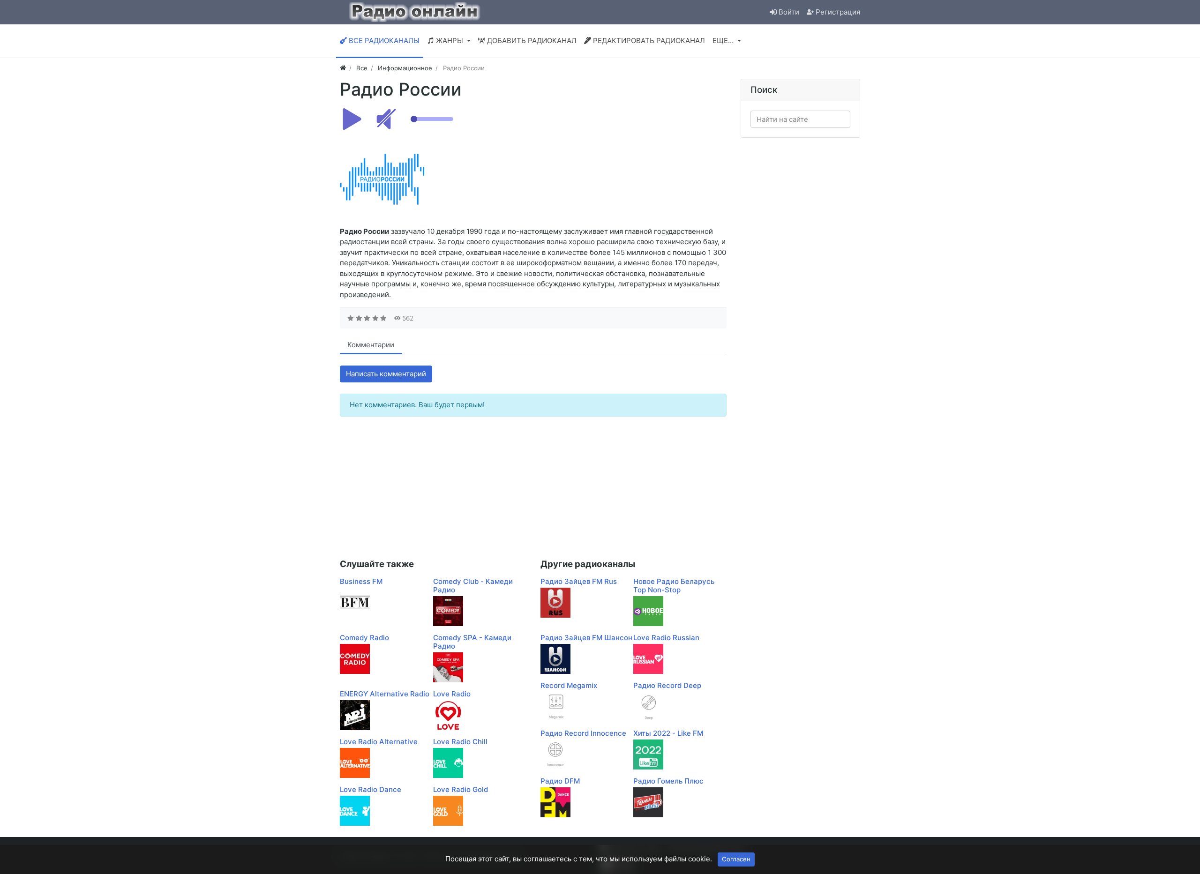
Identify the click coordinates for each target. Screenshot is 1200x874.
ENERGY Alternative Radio (384, 693)
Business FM (361, 581)
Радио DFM (560, 781)
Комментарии (370, 344)
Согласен (736, 859)
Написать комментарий (386, 373)
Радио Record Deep (667, 685)
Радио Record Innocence (583, 733)
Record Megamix (568, 685)
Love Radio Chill (460, 741)
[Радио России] (382, 178)
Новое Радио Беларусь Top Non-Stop (673, 585)
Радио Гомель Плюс (668, 781)
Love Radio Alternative (379, 741)
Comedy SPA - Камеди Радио (472, 641)
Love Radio (452, 693)
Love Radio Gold (460, 789)
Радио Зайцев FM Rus (578, 581)
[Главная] (343, 68)
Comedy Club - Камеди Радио (473, 585)
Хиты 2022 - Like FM (668, 733)
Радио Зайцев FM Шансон (586, 637)
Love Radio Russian (666, 637)
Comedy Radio (364, 637)
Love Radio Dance (370, 789)
